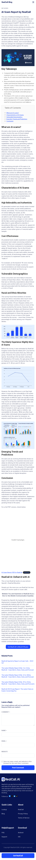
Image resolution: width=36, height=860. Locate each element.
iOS (19, 837)
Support (4, 837)
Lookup (4, 809)
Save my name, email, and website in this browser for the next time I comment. (18, 762)
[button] (18, 647)
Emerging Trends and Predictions (16, 119)
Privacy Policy (23, 814)
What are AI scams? (12, 113)
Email (4, 741)
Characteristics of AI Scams (15, 115)
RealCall (21, 809)
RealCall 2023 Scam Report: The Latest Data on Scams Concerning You (17, 690)
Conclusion (9, 121)
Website (5, 751)
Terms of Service (23, 818)
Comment (6, 712)
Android (20, 832)
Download (26, 572)
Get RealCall (18, 856)
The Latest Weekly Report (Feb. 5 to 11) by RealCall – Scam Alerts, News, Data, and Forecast (18, 669)
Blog (3, 814)
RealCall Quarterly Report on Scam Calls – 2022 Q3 (17, 662)
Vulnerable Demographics (14, 117)
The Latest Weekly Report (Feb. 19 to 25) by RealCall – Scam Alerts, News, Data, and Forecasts (18, 683)
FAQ (3, 832)
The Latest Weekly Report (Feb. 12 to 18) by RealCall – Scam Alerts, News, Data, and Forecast (18, 676)
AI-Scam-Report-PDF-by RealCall (12, 572)
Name (4, 730)
